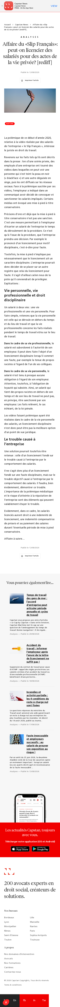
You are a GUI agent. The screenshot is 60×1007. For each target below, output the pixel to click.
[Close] (2, 6)
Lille (32, 918)
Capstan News (21, 25)
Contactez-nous (12, 972)
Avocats (8, 959)
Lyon (6, 922)
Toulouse (34, 940)
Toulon (7, 940)
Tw (44, 1000)
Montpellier (10, 926)
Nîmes (7, 931)
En (14, 1000)
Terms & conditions (13, 985)
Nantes (33, 926)
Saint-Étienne (11, 935)
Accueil (7, 25)
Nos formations (12, 963)
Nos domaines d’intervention (19, 954)
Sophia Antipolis (38, 935)
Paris (32, 931)
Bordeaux (9, 918)
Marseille (34, 922)
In (34, 1000)
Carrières (8, 967)
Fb (24, 1000)
